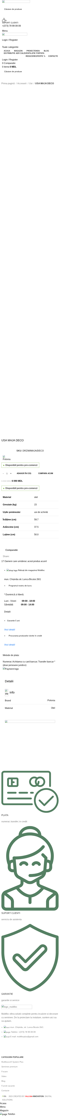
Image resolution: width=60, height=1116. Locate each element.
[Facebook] (4, 1047)
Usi (31, 83)
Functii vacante (8, 1086)
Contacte (5, 1090)
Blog (3, 1081)
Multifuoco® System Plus (12, 1062)
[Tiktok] (27, 1047)
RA (4, 1096)
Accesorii (22, 83)
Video (3, 1076)
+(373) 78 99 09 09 (11, 26)
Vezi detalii (9, 629)
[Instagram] (12, 1047)
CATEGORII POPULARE (12, 1057)
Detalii (7, 612)
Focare (4, 1071)
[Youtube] (19, 1047)
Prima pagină (8, 83)
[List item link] (30, 1033)
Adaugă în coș (24, 473)
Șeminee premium (9, 1067)
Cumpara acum (45, 473)
